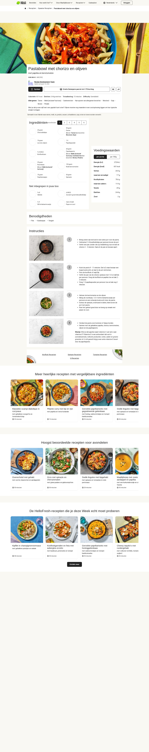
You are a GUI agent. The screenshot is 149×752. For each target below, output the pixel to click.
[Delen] (118, 89)
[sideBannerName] (107, 130)
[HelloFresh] (21, 2)
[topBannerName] (74, 17)
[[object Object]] (113, 89)
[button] (110, 3)
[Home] (25, 8)
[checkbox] (29, 77)
